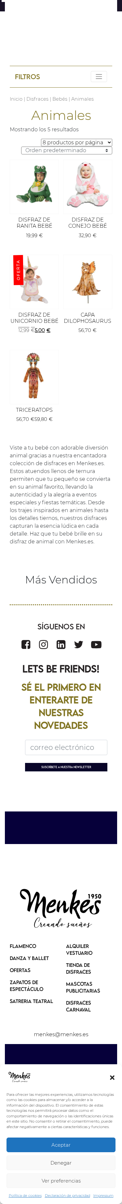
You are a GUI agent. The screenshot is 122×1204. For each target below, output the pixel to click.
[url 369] (61, 644)
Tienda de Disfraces (78, 968)
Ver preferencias (61, 1181)
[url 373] (61, 909)
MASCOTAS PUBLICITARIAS (83, 987)
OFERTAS (20, 970)
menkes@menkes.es (61, 1034)
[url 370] (79, 644)
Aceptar (61, 1145)
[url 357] (34, 184)
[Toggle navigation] (99, 76)
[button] (112, 1077)
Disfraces (37, 99)
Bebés (59, 99)
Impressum (103, 1195)
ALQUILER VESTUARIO (79, 949)
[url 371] (96, 644)
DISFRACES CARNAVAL (78, 1006)
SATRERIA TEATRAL (31, 1001)
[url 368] (43, 644)
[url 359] (87, 184)
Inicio (16, 99)
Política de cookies (25, 1195)
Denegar (61, 1163)
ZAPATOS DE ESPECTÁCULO (26, 985)
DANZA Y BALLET (29, 958)
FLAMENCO (23, 946)
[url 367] (25, 644)
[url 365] (34, 374)
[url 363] (87, 279)
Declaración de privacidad (67, 1195)
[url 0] (20, 1077)
